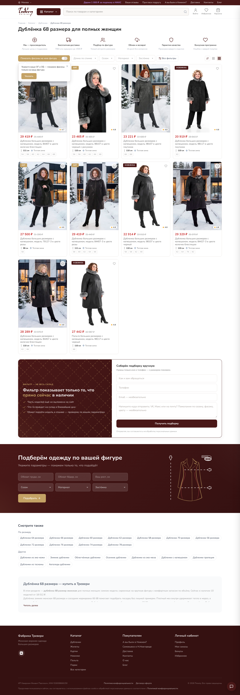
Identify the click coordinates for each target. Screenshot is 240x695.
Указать (29, 76)
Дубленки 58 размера (149, 537)
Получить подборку (167, 423)
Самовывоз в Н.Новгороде (137, 646)
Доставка (195, 2)
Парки (73, 665)
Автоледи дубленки (59, 564)
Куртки (74, 651)
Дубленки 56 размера (207, 537)
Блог (219, 2)
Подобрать (30, 498)
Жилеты (74, 646)
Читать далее (30, 605)
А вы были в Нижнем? (176, 2)
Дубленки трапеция (203, 557)
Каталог (49, 11)
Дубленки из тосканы (31, 564)
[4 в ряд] (219, 58)
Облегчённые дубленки (87, 557)
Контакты (208, 2)
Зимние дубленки (59, 557)
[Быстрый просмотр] (62, 129)
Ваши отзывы (131, 2)
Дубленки (75, 642)
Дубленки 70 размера (178, 537)
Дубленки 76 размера (61, 544)
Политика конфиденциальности (118, 683)
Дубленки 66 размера (61, 537)
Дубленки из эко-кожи (32, 557)
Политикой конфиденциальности (162, 688)
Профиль (180, 642)
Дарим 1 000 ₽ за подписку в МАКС (102, 2)
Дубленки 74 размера (90, 544)
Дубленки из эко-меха (144, 557)
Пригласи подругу (151, 2)
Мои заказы (181, 646)
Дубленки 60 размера (90, 537)
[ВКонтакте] (21, 653)
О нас (126, 660)
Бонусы (179, 651)
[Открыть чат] (231, 686)
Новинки (75, 655)
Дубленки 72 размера (32, 544)
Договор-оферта (144, 683)
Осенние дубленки (116, 557)
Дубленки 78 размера (120, 544)
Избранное (181, 655)
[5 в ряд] (213, 58)
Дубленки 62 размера (120, 537)
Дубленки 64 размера (32, 537)
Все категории (78, 669)
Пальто (74, 660)
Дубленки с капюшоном (174, 557)
